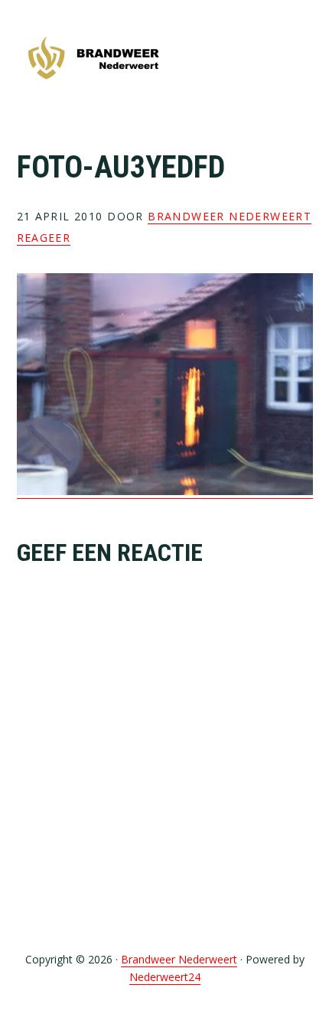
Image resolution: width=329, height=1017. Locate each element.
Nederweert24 (164, 977)
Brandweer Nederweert (93, 59)
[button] (303, 59)
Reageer (44, 237)
